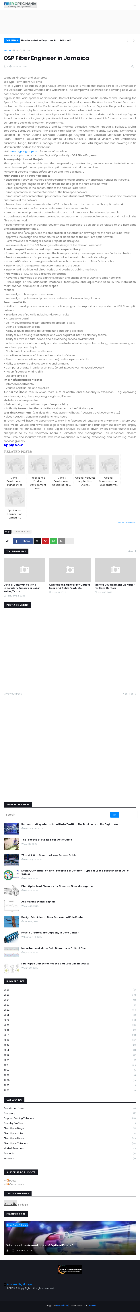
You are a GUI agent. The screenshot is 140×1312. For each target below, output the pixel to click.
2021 (70, 1015)
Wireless (70, 1158)
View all (132, 551)
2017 (70, 1035)
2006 (70, 1090)
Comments (16, 1184)
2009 (70, 1075)
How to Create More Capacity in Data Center (50, 932)
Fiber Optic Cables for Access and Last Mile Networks (55, 963)
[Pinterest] (45, 541)
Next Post (129, 693)
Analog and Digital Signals (38, 901)
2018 (70, 1030)
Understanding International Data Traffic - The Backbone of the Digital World (71, 824)
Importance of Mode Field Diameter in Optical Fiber (54, 948)
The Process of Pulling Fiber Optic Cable (46, 839)
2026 (70, 989)
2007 (70, 1085)
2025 (70, 995)
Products (70, 1153)
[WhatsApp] (53, 541)
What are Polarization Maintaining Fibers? (48, 40)
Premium (62, 1305)
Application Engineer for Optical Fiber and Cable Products (69, 586)
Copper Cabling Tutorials (70, 1118)
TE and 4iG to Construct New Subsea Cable (48, 855)
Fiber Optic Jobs (23, 50)
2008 (70, 1080)
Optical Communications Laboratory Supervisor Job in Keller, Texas (22, 588)
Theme (91, 1305)
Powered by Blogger (20, 1284)
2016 (70, 1040)
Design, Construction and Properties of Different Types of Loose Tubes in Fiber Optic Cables (75, 872)
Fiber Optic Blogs (70, 1128)
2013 (70, 1055)
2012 (70, 1060)
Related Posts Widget (126, 522)
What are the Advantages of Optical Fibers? (39, 1245)
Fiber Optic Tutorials (70, 1143)
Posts (12, 1180)
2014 (70, 1050)
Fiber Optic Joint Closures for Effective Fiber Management (58, 886)
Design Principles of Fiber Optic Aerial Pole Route (52, 917)
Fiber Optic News (70, 1138)
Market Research (70, 1148)
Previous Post (13, 693)
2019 (70, 1025)
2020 (70, 1020)
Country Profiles (70, 1123)
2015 (70, 1045)
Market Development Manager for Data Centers (115, 586)
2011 (70, 1065)
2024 (70, 999)
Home (7, 50)
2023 (70, 1005)
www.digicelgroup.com (24, 151)
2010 (70, 1070)
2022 (70, 1009)
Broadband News (70, 1108)
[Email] (61, 541)
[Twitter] (37, 541)
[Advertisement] (70, 22)
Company (70, 1113)
